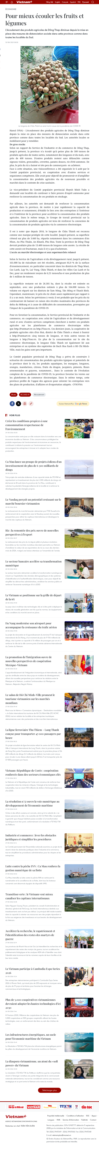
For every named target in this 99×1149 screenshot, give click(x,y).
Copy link (31, 403)
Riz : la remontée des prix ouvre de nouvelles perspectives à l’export (32, 532)
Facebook (12, 403)
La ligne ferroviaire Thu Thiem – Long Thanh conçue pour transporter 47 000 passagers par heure (33, 734)
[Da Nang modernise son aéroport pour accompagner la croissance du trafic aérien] (79, 631)
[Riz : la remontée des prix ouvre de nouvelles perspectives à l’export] (79, 538)
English (57, 2)
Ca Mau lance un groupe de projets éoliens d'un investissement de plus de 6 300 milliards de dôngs (33, 465)
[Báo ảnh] (25, 1106)
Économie (10, 9)
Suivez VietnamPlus (66, 403)
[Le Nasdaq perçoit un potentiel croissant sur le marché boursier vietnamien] (79, 507)
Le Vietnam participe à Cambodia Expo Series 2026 (32, 971)
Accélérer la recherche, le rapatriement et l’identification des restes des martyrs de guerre (30, 935)
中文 (79, 2)
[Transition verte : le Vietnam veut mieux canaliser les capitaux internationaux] (79, 902)
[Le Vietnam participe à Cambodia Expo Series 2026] (79, 976)
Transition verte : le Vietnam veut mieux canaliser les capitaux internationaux (29, 896)
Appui (94, 1115)
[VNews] (68, 1106)
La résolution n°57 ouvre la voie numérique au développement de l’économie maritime (32, 803)
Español (73, 2)
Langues (51, 1120)
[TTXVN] (57, 1106)
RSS (87, 1115)
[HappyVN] (41, 1106)
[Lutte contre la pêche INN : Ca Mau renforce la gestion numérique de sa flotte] (79, 874)
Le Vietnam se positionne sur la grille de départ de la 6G (33, 597)
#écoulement (39, 394)
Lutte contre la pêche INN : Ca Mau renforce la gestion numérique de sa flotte (32, 868)
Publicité (84, 1120)
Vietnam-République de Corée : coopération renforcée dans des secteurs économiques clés (33, 772)
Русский (85, 2)
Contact (93, 1120)
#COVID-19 (25, 394)
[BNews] (90, 1106)
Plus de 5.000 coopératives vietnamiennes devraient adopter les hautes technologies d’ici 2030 (33, 1003)
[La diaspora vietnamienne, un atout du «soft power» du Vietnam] (79, 1069)
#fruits (13, 394)
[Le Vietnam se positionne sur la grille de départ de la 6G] (79, 603)
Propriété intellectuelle (55, 1115)
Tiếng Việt (49, 2)
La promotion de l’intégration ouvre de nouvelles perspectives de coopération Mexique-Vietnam (28, 661)
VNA (58, 1120)
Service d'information (71, 1120)
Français (65, 2)
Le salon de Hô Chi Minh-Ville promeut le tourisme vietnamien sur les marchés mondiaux (30, 699)
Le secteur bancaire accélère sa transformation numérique (33, 563)
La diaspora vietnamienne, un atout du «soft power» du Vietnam (31, 1063)
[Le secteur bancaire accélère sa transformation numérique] (79, 569)
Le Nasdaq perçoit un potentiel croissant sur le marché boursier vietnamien (33, 501)
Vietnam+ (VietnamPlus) (25, 2)
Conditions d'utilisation (75, 1115)
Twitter (18, 403)
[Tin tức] (78, 1106)
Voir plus (14, 415)
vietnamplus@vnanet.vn (61, 1135)
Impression (24, 403)
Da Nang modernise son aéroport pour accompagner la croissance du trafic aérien (31, 625)
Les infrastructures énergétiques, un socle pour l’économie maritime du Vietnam (30, 1036)
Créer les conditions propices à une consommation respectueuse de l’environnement (26, 425)
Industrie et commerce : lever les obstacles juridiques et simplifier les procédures (30, 837)
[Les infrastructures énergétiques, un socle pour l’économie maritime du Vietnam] (79, 1042)
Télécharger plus (49, 1090)
